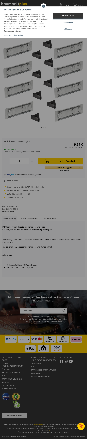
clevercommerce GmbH (69, 436)
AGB (32, 367)
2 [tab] (43, 127)
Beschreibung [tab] (9, 218)
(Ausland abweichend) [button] (31, 151)
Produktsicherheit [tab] (29, 218)
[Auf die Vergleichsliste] (80, 49)
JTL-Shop (82, 436)
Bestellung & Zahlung (12, 379)
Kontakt (5, 376)
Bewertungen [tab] (50, 218)
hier (50, 430)
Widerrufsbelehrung (40, 376)
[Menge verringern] (7, 161)
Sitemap (5, 382)
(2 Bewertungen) (23, 141)
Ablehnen (68, 29)
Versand (80, 147)
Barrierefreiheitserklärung (43, 370)
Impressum (8, 35)
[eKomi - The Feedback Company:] (16, 396)
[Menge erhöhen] (32, 161)
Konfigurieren (68, 22)
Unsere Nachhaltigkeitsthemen (12, 364)
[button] (64, 168)
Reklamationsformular (13, 372)
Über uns (6, 369)
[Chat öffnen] (81, 426)
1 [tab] (41, 127)
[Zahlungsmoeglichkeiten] (43, 344)
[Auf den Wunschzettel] (80, 43)
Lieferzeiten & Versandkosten (9, 386)
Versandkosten (38, 424)
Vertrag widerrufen (14, 415)
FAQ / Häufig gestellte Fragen (12, 358)
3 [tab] (45, 127)
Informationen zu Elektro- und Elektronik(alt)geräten (43, 358)
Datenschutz (19, 35)
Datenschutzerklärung (28, 319)
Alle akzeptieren (68, 16)
